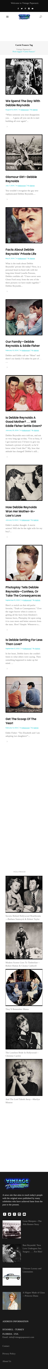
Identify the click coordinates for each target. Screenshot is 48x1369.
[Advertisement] (24, 31)
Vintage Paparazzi (23, 49)
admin (35, 110)
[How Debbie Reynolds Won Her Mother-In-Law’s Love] (24, 482)
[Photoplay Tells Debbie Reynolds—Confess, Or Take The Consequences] (24, 563)
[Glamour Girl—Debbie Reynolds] (24, 152)
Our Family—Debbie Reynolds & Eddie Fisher (23, 344)
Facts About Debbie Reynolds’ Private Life (21, 252)
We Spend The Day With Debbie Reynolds (23, 103)
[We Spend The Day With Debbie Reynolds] (24, 76)
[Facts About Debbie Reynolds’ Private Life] (24, 225)
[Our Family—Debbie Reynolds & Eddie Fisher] (24, 317)
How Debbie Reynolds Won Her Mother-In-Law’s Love (21, 511)
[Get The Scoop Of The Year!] (24, 694)
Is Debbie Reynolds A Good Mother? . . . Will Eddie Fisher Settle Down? (24, 422)
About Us (6, 1361)
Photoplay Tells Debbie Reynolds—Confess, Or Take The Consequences (23, 591)
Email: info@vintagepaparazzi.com (18, 1337)
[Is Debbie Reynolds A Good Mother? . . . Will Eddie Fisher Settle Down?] (24, 393)
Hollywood (25, 110)
